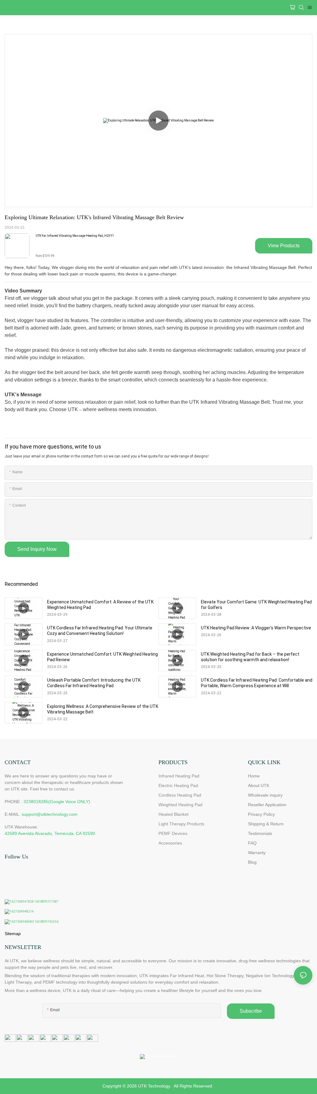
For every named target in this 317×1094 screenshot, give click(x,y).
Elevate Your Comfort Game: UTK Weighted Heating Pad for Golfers (256, 604)
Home (254, 775)
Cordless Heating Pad (179, 795)
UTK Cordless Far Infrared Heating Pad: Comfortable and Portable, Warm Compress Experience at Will (256, 683)
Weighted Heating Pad (180, 804)
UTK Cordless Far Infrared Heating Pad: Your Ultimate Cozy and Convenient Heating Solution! (99, 630)
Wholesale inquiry (265, 795)
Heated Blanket (173, 814)
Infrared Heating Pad (178, 775)
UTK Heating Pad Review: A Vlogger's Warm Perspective (256, 627)
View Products (284, 245)
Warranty (257, 852)
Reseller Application (267, 804)
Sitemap (13, 933)
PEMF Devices (172, 833)
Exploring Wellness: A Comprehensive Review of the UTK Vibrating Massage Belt (102, 709)
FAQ (252, 843)
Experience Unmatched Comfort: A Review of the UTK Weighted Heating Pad (100, 604)
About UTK (258, 785)
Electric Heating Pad (178, 785)
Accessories (170, 843)
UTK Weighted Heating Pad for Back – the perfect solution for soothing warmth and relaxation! (250, 657)
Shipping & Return (266, 823)
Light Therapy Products (181, 823)
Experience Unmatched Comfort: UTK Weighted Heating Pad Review (102, 657)
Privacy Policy (261, 814)
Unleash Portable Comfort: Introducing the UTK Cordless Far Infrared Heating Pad (94, 683)
